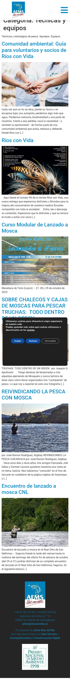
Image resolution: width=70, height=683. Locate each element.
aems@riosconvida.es (35, 623)
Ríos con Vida (17, 140)
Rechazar (33, 341)
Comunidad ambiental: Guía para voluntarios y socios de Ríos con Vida (34, 50)
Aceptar (17, 341)
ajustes (31, 330)
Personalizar (50, 341)
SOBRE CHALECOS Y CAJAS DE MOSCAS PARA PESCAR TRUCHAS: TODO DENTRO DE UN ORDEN (35, 308)
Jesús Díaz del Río (44, 630)
